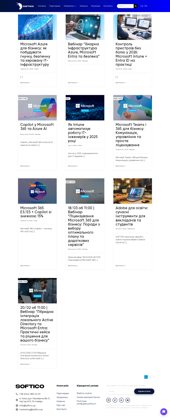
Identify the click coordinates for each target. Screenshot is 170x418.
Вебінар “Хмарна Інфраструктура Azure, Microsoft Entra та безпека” (84, 50)
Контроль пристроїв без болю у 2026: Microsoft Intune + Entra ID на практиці (131, 54)
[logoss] (25, 6)
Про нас (61, 405)
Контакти (61, 409)
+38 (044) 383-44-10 (29, 394)
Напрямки (62, 397)
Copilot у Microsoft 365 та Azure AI (37, 127)
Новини (61, 401)
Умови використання (88, 397)
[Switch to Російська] (146, 6)
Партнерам (63, 393)
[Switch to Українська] (142, 6)
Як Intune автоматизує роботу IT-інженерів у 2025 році (83, 133)
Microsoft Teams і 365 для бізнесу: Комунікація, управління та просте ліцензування (131, 135)
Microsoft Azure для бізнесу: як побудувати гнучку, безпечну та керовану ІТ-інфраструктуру (35, 54)
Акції (35, 220)
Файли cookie (84, 393)
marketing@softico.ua (31, 409)
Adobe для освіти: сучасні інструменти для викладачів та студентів (132, 216)
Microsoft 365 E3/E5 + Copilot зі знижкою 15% (36, 212)
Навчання (131, 229)
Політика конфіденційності (86, 402)
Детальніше (24, 82)
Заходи (85, 61)
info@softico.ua (27, 406)
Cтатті (37, 69)
